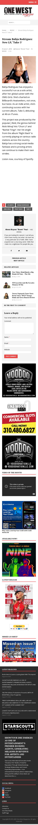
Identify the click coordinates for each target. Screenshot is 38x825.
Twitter (7, 795)
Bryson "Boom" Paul (22, 49)
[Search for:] (19, 22)
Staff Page (5, 813)
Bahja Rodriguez (23, 205)
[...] (15, 776)
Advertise (5, 806)
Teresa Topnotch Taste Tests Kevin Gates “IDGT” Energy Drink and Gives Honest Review (23, 295)
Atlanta (10, 205)
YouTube (7, 797)
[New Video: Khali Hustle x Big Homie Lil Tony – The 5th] (6, 276)
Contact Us (5, 808)
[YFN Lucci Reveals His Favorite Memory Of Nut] (6, 287)
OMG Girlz (7, 209)
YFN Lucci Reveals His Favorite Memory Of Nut (23, 284)
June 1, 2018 (8, 49)
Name (6, 337)
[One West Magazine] (19, 12)
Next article (19, 261)
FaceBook (8, 788)
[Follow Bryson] (11, 250)
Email (6, 343)
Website (7, 350)
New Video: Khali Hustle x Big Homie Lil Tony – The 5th (23, 273)
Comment (7, 321)
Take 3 (28, 209)
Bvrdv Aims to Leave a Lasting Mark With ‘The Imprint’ (19, 674)
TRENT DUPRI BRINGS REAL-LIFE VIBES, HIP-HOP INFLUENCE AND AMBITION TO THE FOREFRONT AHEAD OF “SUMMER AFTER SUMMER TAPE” (19, 703)
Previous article (19, 258)
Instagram (8, 790)
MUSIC (4, 51)
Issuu (6, 793)
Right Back (18, 209)
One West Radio (7, 811)
